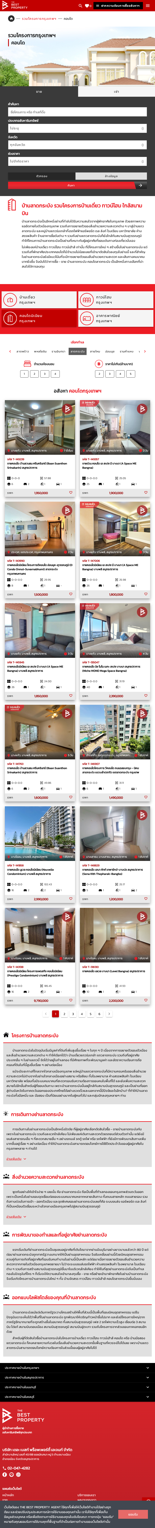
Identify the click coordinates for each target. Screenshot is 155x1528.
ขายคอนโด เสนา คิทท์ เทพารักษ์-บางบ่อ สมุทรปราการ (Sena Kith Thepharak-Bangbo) (112, 871)
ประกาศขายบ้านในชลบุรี (19, 1396)
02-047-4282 (18, 1468)
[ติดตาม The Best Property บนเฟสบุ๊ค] (4, 1475)
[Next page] (109, 1014)
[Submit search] (140, 185)
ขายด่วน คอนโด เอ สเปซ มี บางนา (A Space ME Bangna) (109, 465)
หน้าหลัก (8, 1495)
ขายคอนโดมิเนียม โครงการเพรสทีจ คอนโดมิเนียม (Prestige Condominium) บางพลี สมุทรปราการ (35, 973)
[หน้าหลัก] (14, 8)
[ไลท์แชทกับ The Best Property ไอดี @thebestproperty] (11, 1475)
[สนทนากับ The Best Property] (18, 1475)
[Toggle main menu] (148, 5)
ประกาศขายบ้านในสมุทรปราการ (24, 1377)
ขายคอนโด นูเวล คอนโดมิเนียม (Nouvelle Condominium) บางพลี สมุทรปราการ (30, 871)
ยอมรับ (133, 1514)
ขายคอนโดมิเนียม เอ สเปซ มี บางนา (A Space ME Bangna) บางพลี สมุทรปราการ (110, 567)
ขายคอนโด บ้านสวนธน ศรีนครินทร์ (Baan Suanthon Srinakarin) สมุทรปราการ (37, 465)
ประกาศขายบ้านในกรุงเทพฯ (22, 1367)
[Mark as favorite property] (71, 492)
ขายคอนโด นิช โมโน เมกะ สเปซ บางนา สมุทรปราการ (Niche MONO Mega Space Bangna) (111, 668)
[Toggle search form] (80, 5)
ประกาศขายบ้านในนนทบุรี (20, 1387)
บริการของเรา (87, 1495)
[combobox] (77, 111)
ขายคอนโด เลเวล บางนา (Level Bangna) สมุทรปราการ (113, 971)
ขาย (5, 1499)
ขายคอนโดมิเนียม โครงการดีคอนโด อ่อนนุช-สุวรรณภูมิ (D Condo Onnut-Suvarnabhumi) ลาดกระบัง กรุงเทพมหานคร (39, 569)
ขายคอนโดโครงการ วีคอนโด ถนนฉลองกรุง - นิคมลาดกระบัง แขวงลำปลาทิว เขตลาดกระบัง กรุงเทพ (110, 770)
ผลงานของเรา (87, 1499)
